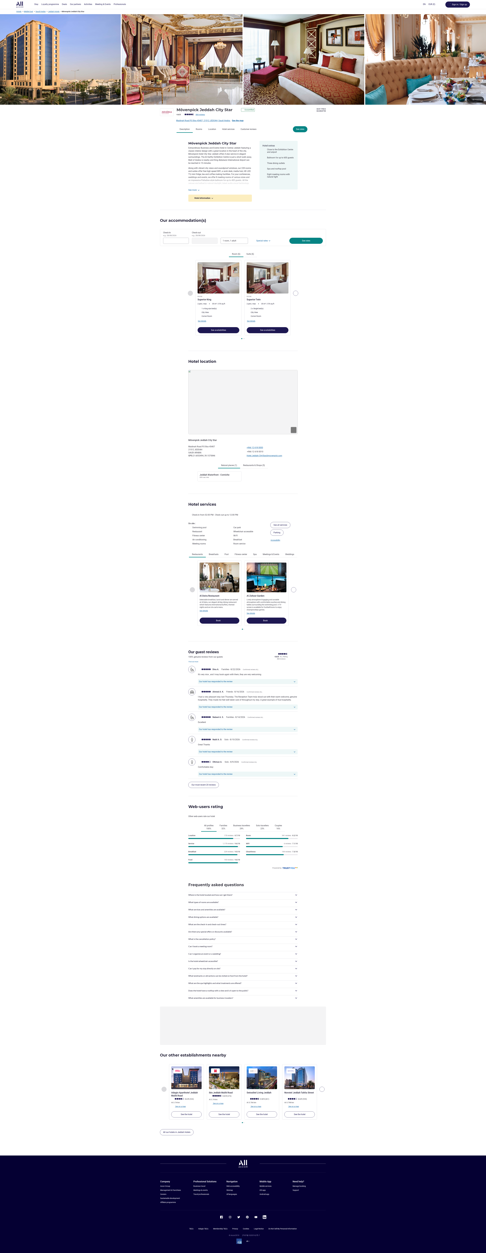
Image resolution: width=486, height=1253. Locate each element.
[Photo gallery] (243, 59)
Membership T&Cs (220, 1229)
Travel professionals (201, 1194)
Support (296, 1190)
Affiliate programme (168, 1202)
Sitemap (229, 1190)
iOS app (263, 1190)
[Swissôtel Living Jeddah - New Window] (262, 1077)
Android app (264, 1194)
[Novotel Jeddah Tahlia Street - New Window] (299, 1077)
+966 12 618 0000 (255, 447)
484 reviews (200, 115)
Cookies (246, 1229)
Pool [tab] (227, 554)
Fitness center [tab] (241, 554)
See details (204, 611)
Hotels (18, 11)
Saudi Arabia (41, 11)
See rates (300, 129)
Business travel (199, 1186)
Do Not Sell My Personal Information (282, 1229)
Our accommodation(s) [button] (183, 220)
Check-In (169, 233)
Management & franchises (170, 1190)
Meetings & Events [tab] (271, 554)
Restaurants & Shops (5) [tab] (254, 465)
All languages (231, 1194)
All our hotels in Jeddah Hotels (176, 1132)
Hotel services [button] (202, 504)
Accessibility (275, 540)
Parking (277, 532)
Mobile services (265, 1186)
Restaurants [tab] (197, 554)
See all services (280, 525)
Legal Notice (259, 1229)
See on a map (180, 1106)
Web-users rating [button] (205, 806)
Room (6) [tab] (236, 254)
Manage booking (299, 1186)
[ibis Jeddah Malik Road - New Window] (224, 1077)
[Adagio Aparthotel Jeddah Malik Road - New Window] (186, 1077)
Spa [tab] (255, 554)
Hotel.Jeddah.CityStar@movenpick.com (264, 455)
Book (218, 620)
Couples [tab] (278, 827)
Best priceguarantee (321, 110)
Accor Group (165, 1186)
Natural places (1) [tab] (229, 465)
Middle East (28, 11)
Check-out (198, 233)
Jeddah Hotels (53, 11)
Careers (163, 1194)
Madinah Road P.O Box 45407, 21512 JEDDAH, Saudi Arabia (203, 120)
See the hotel (186, 1114)
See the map (238, 120)
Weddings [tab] (289, 554)
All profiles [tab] (209, 827)
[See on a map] (243, 402)
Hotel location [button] (202, 361)
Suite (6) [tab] (250, 254)
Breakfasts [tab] (213, 554)
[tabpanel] (243, 300)
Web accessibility (233, 1186)
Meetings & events (200, 1190)
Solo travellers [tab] (262, 827)
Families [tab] (223, 827)
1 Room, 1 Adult (229, 240)
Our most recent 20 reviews (203, 785)
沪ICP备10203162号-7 (251, 1235)
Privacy (235, 1229)
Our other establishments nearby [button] (193, 1055)
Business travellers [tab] (241, 827)
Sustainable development (170, 1198)
